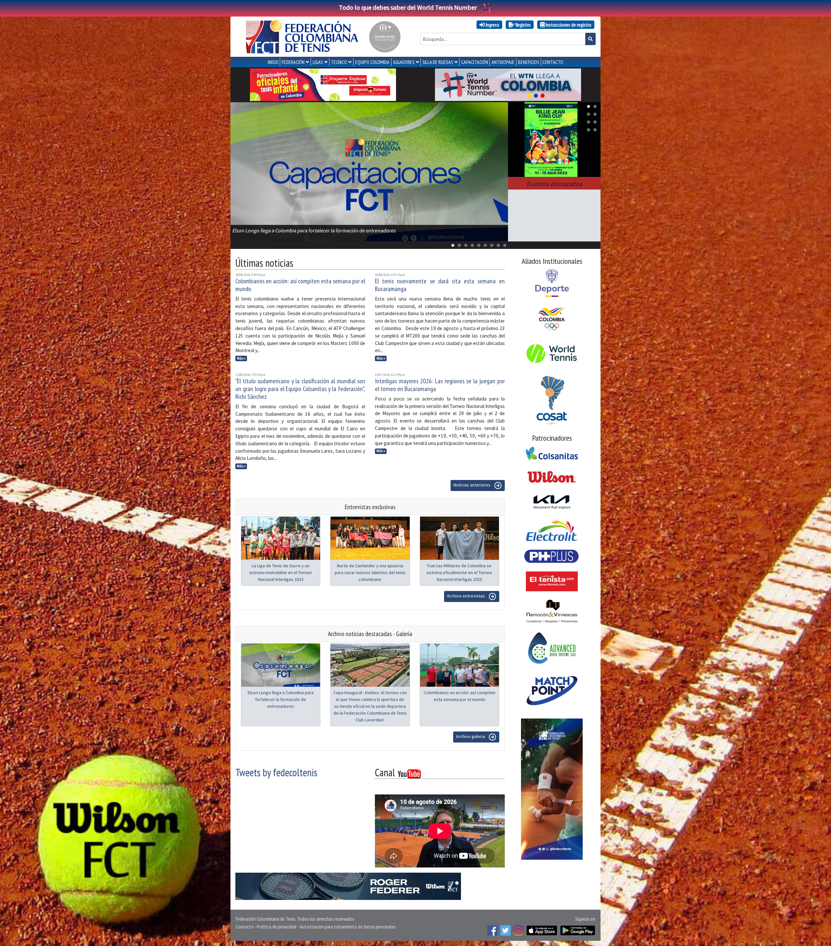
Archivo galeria (471, 736)
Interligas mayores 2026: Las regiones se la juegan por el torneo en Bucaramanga (440, 385)
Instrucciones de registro (568, 24)
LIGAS (318, 62)
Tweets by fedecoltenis (276, 772)
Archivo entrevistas (466, 596)
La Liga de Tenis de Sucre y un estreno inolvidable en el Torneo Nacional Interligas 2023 (280, 572)
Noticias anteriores (472, 485)
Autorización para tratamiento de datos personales (348, 926)
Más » (241, 358)
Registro (523, 24)
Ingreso (492, 24)
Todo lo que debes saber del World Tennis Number (408, 7)
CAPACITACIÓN (474, 62)
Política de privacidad (276, 926)
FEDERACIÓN (293, 62)
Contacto (245, 926)
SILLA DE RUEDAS (437, 62)
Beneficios (528, 62)
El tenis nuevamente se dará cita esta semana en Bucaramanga (440, 285)
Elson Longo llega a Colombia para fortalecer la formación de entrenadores (281, 699)
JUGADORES (404, 62)
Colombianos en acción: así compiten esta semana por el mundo (300, 285)
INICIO (273, 62)
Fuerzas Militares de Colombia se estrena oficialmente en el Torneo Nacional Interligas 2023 (459, 572)
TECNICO (339, 62)
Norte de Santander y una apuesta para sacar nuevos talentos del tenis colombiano (370, 572)
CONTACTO (552, 62)
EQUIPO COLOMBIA (372, 62)
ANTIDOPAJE (503, 62)
